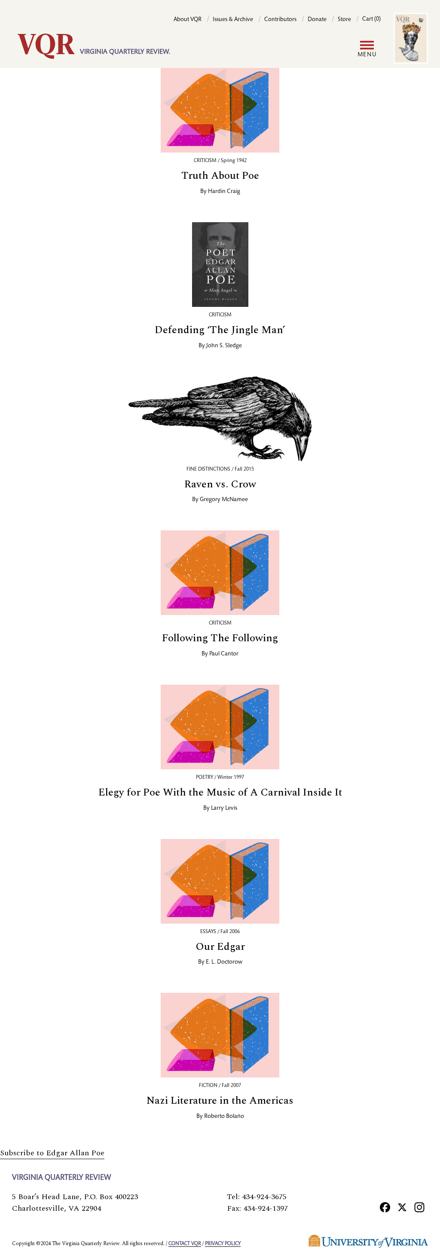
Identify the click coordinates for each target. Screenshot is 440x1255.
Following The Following (220, 638)
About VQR (188, 20)
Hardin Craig (224, 192)
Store (344, 20)
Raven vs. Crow (220, 484)
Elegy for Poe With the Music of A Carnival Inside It (220, 792)
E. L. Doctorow (224, 962)
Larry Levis (224, 808)
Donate (317, 20)
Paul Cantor (223, 654)
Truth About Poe (220, 176)
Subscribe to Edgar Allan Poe (52, 1153)
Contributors (280, 20)
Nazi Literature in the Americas (220, 1100)
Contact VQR (184, 1243)
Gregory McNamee (224, 500)
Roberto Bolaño (224, 1117)
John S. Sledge (224, 346)
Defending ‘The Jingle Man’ (220, 330)
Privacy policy (223, 1243)
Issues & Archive (233, 20)
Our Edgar (220, 947)
